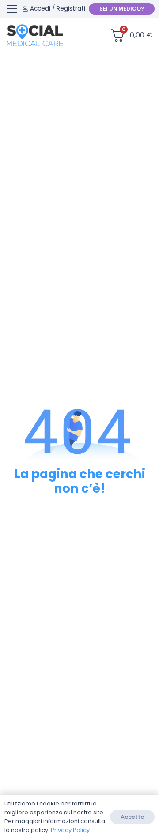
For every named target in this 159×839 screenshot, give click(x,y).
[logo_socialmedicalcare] (35, 35)
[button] (12, 9)
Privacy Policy (70, 830)
